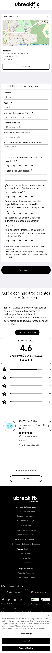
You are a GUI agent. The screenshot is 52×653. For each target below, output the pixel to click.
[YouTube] (15, 600)
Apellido (7, 103)
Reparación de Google (26, 521)
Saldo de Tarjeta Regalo (26, 578)
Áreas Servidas (26, 563)
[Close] (48, 615)
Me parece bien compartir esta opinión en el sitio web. (27, 251)
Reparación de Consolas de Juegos (26, 544)
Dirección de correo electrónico (18, 113)
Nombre (7, 93)
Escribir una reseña (27, 332)
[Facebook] (3, 600)
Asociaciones (26, 553)
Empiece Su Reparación (26, 507)
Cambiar (46, 16)
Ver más (26, 479)
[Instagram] (22, 600)
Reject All (25, 641)
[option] (26, 434)
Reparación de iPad (26, 525)
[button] (26, 30)
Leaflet (24, 44)
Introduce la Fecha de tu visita (17, 133)
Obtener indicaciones (26, 67)
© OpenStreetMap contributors (38, 44)
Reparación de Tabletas (26, 535)
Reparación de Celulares (26, 530)
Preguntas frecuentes (26, 573)
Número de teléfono (13, 123)
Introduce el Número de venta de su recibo (23, 142)
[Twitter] (9, 600)
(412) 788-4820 (9, 59)
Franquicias (26, 558)
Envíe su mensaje (26, 270)
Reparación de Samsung (26, 516)
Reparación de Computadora (26, 539)
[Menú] (4, 5)
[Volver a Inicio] (29, 5)
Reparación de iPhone (26, 511)
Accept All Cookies (26, 648)
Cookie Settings (26, 633)
